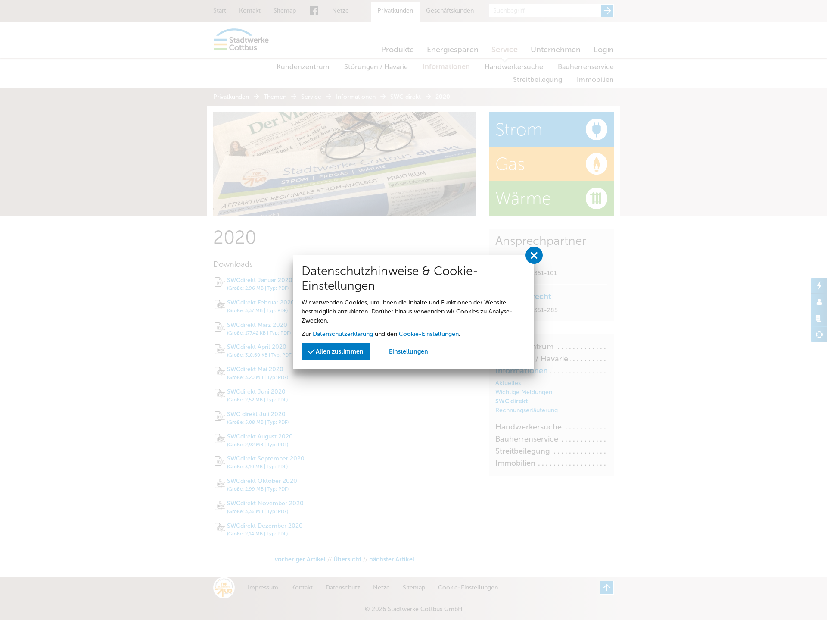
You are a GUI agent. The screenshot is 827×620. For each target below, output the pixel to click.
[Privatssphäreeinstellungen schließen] (534, 255)
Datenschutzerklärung (343, 334)
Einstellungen (408, 351)
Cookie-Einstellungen (429, 334)
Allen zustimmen (339, 351)
